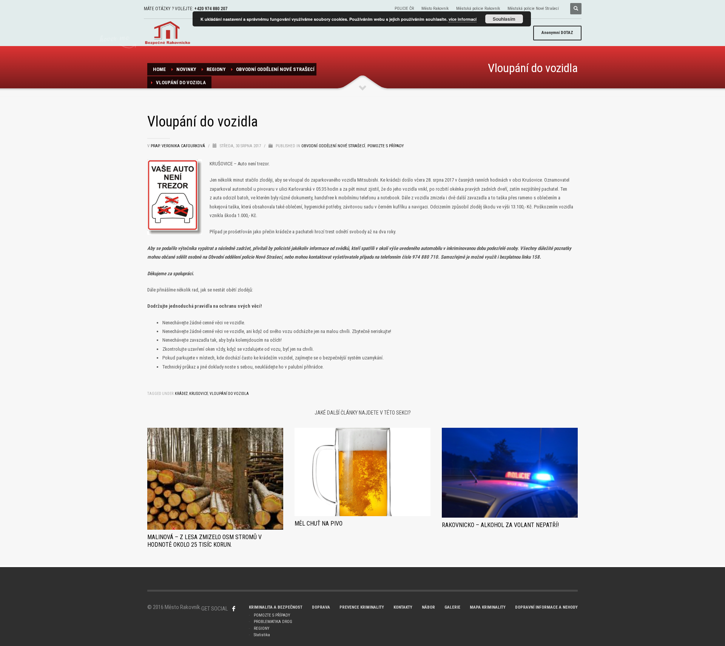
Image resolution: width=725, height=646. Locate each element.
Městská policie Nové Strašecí (533, 8)
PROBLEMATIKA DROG (273, 621)
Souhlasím (504, 18)
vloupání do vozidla (229, 394)
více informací (463, 19)
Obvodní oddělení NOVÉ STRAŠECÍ (275, 69)
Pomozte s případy (385, 145)
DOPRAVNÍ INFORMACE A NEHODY (546, 607)
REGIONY (216, 69)
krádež (181, 394)
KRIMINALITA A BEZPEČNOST (275, 607)
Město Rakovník (435, 8)
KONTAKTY (402, 607)
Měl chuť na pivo (318, 523)
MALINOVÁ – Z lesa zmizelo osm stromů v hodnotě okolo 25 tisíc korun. (204, 540)
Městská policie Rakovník (478, 8)
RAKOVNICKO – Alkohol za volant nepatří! (500, 525)
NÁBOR (428, 607)
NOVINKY (186, 69)
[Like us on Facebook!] (233, 608)
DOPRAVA (321, 607)
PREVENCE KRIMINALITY (361, 607)
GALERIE (452, 607)
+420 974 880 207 (210, 8)
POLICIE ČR (404, 8)
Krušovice (198, 394)
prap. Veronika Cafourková (178, 145)
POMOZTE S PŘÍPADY (272, 615)
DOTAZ (557, 32)
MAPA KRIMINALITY (488, 607)
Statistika (262, 634)
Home (159, 69)
